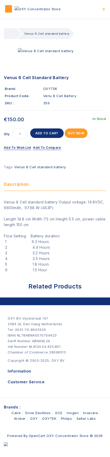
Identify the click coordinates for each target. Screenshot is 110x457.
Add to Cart (47, 133)
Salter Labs (86, 418)
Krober (20, 418)
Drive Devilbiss (38, 413)
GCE (58, 413)
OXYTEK (50, 89)
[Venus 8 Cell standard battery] (55, 51)
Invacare (90, 413)
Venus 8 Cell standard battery (47, 33)
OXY (34, 418)
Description (16, 184)
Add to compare (47, 148)
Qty (7, 134)
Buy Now (76, 133)
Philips (66, 418)
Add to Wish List (17, 148)
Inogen (73, 413)
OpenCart (37, 436)
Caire (16, 413)
